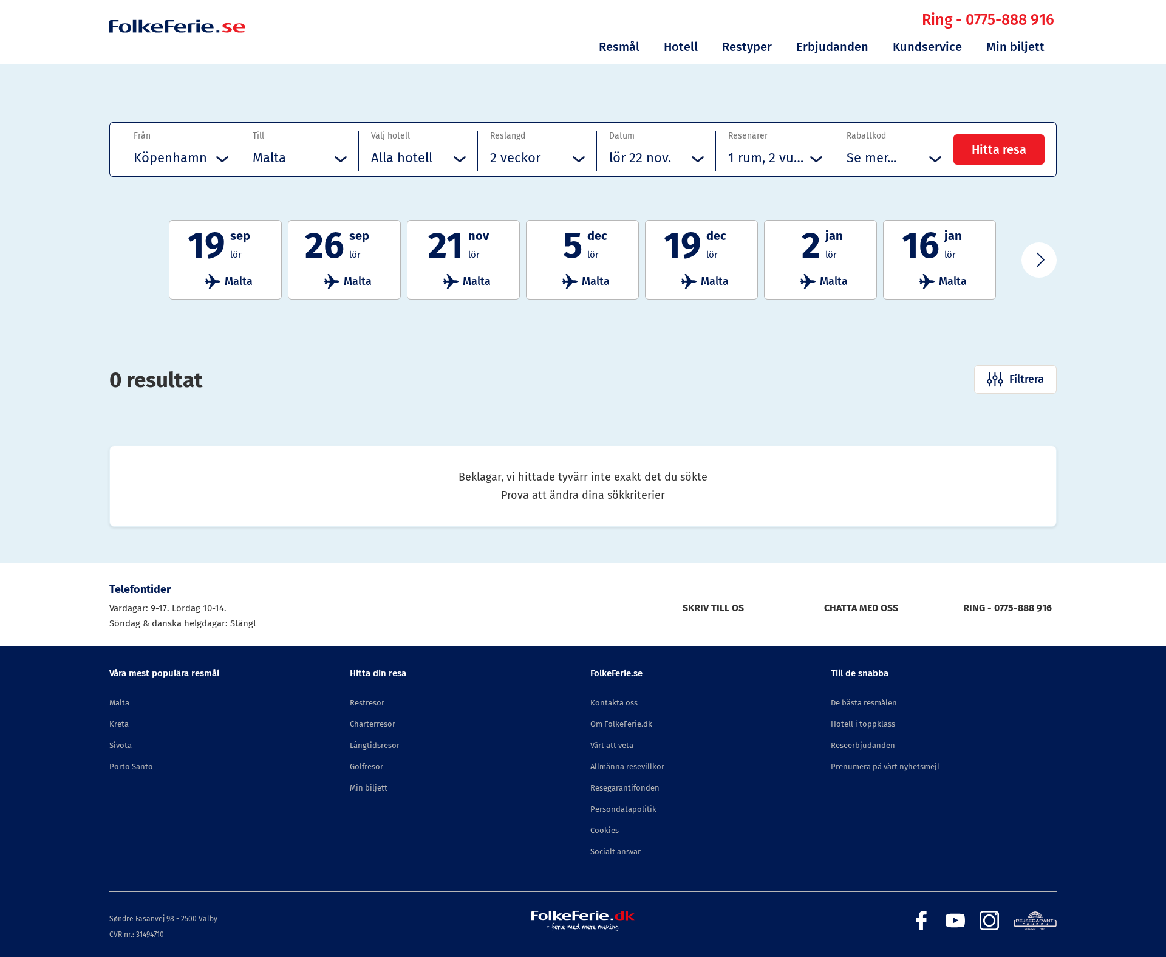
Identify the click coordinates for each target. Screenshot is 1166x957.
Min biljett (1015, 46)
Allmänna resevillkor (627, 766)
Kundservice (927, 46)
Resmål (619, 46)
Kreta (119, 724)
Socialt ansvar (615, 851)
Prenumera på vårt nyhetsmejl (885, 766)
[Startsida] (177, 43)
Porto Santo (131, 766)
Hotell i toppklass (863, 724)
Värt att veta (611, 745)
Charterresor (372, 724)
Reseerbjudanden (863, 745)
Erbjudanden (832, 46)
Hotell (681, 46)
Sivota (120, 745)
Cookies (604, 830)
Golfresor (366, 766)
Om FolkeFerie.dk (621, 724)
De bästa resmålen (864, 702)
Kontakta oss (614, 702)
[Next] (1039, 260)
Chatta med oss (861, 608)
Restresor (367, 702)
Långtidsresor (375, 745)
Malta (119, 702)
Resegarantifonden (625, 787)
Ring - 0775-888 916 (988, 20)
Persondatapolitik (623, 809)
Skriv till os (713, 608)
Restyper (747, 46)
